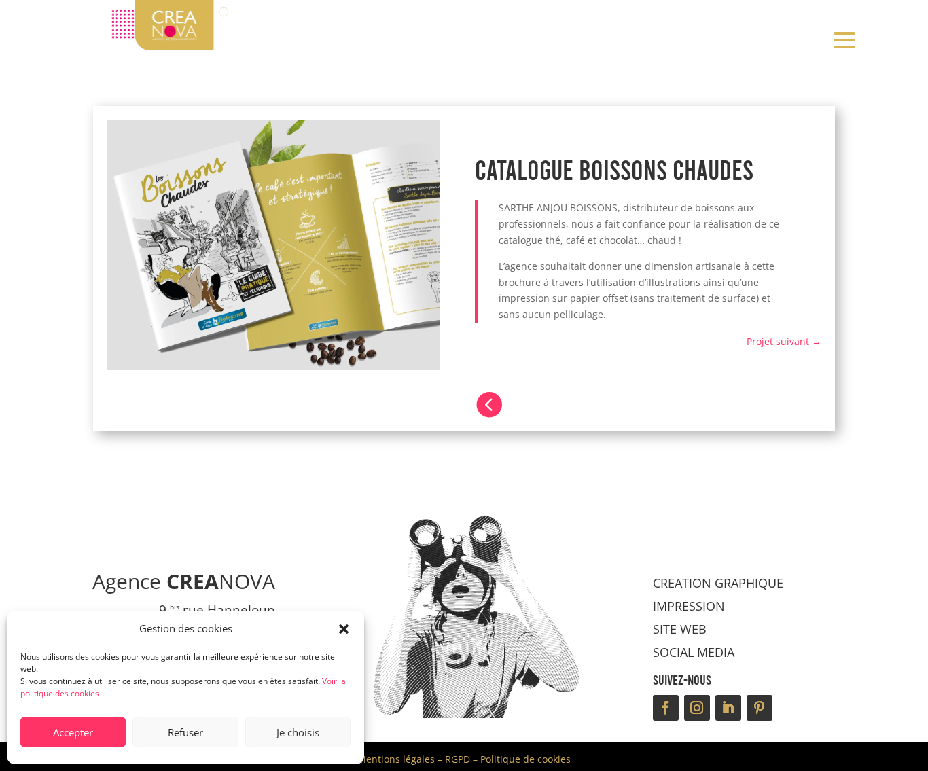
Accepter (73, 732)
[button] (344, 629)
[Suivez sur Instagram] (697, 708)
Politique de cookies (525, 759)
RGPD (457, 759)
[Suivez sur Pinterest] (759, 708)
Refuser (185, 732)
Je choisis (297, 732)
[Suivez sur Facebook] (666, 708)
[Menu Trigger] (844, 39)
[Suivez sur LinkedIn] (728, 708)
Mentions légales (396, 759)
